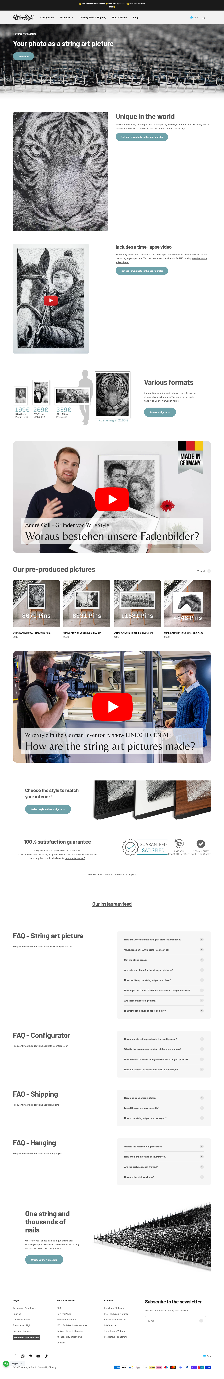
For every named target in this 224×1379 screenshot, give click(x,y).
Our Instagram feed (112, 904)
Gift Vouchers (111, 1325)
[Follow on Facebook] (15, 1356)
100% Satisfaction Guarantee (72, 1325)
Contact (61, 1342)
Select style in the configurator (48, 809)
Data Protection (21, 1319)
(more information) (75, 858)
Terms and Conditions (24, 1307)
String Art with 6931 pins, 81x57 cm (82, 632)
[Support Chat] (6, 1364)
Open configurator (160, 412)
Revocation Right (22, 1325)
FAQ (59, 1307)
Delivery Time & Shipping (93, 17)
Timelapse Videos (66, 1319)
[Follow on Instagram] (23, 1356)
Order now (23, 56)
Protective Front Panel (116, 1336)
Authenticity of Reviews (69, 1336)
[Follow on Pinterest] (30, 1356)
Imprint (17, 1313)
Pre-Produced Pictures (116, 1313)
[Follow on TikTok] (46, 1356)
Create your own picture (44, 1259)
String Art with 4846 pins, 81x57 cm (183, 632)
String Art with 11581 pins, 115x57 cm (133, 632)
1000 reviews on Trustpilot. (122, 874)
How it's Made (64, 1313)
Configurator (47, 17)
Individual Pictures (114, 1307)
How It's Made (119, 17)
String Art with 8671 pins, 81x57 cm (31, 632)
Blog (135, 17)
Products (65, 17)
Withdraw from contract (26, 1337)
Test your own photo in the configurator (142, 136)
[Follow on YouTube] (38, 1356)
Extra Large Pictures (115, 1319)
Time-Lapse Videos (114, 1330)
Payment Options (22, 1330)
